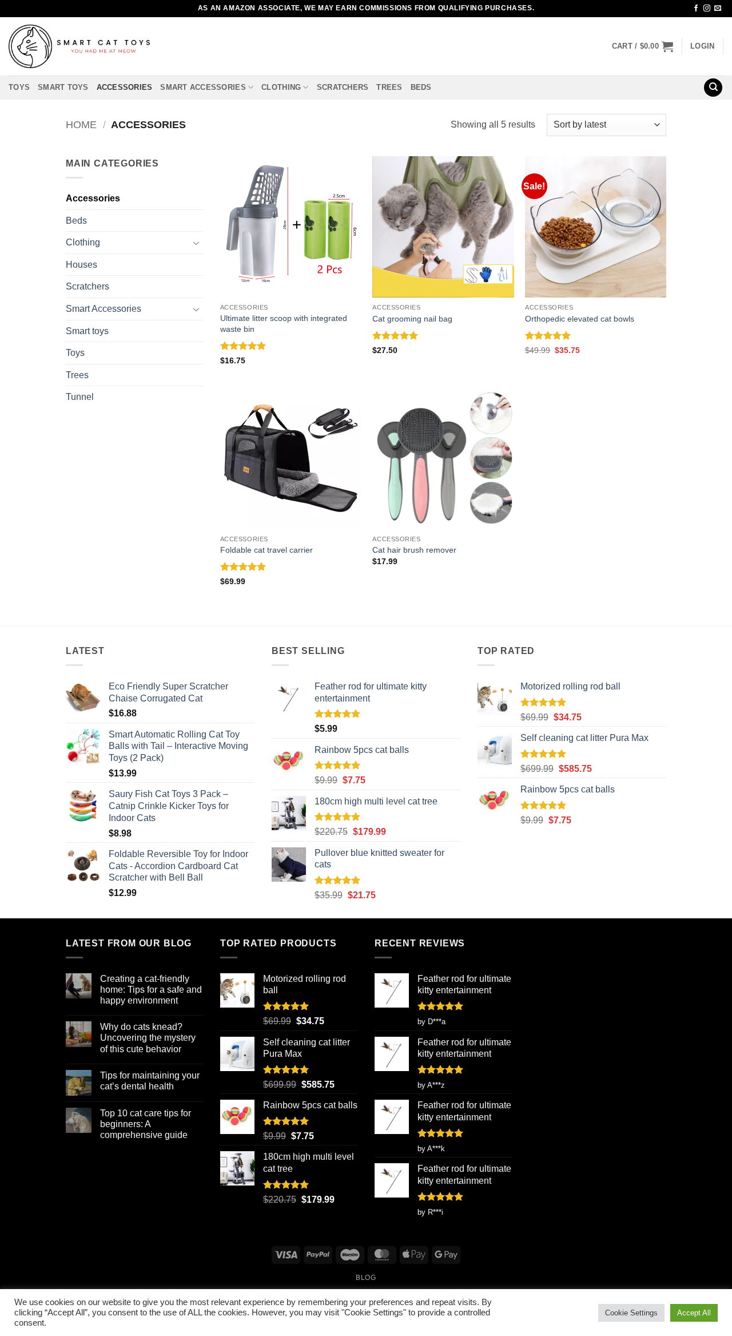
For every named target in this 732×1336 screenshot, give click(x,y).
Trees (389, 87)
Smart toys (63, 87)
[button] (642, 46)
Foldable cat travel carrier (266, 549)
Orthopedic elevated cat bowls (579, 318)
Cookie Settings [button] (631, 1313)
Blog (366, 1278)
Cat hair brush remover (414, 549)
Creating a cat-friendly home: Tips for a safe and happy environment (151, 989)
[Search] (713, 87)
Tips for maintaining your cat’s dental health (150, 1081)
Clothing (281, 87)
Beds (421, 87)
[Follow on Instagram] (706, 9)
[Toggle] (196, 242)
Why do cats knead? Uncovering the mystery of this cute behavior (148, 1037)
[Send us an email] (717, 9)
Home (81, 124)
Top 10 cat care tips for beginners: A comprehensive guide (145, 1124)
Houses (81, 264)
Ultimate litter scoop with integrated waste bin (283, 324)
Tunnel (80, 397)
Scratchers (343, 87)
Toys (19, 87)
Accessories (125, 87)
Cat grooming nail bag (412, 318)
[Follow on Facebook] (696, 9)
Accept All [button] (694, 1313)
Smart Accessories (202, 87)
